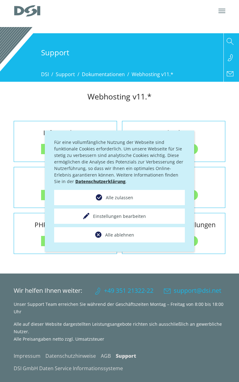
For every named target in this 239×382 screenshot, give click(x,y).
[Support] (231, 57)
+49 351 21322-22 (128, 290)
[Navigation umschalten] (221, 11)
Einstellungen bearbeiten (119, 216)
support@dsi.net (197, 290)
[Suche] (231, 41)
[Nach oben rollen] (225, 368)
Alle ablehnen (119, 235)
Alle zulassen (119, 197)
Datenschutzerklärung (100, 181)
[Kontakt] (231, 74)
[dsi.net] (27, 11)
